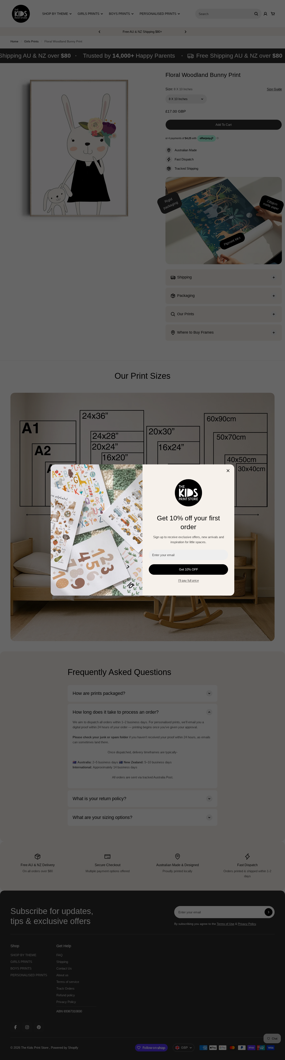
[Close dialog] (228, 471)
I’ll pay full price (188, 580)
